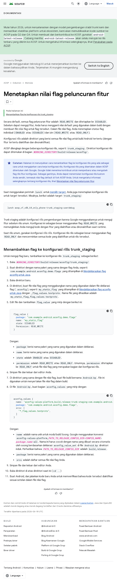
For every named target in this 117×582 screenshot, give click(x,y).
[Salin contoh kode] (111, 204)
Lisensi (50, 568)
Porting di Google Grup (52, 555)
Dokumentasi (12, 13)
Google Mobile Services (90, 540)
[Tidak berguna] (111, 83)
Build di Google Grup (51, 550)
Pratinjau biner (10, 540)
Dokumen (17, 83)
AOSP (6, 83)
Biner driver (9, 550)
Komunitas (29, 568)
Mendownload (11, 535)
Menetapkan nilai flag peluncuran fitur (75, 181)
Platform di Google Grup (53, 545)
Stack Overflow (86, 545)
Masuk (110, 3)
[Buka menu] (5, 3)
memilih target (58, 192)
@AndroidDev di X (50, 531)
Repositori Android (12, 526)
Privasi (59, 568)
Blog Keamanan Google (52, 540)
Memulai (29, 83)
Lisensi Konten (86, 503)
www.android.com (88, 535)
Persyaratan (9, 531)
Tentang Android (12, 568)
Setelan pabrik (10, 545)
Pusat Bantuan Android (90, 526)
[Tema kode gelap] (108, 204)
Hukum (40, 568)
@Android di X (48, 526)
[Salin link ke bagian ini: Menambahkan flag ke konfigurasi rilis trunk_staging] (98, 250)
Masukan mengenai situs (78, 568)
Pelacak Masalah (87, 550)
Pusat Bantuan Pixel (88, 531)
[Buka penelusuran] (72, 3)
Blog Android (47, 535)
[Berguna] (106, 83)
